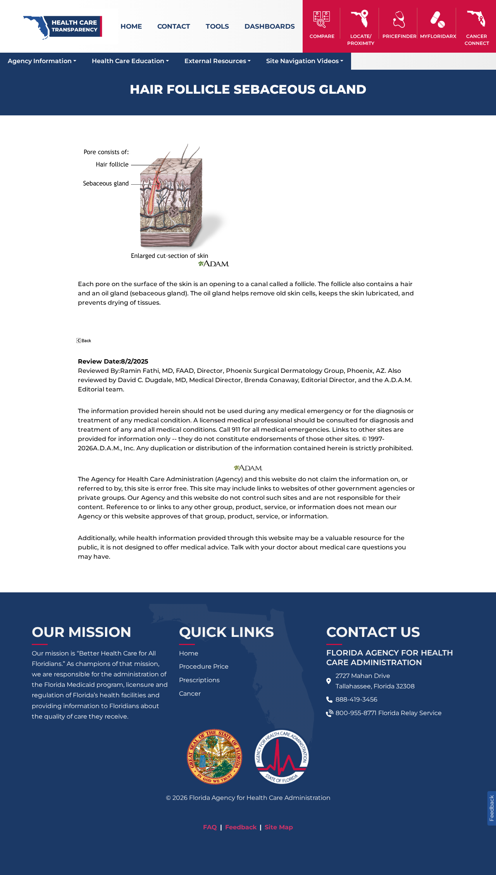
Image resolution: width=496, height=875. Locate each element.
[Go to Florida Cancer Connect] (476, 23)
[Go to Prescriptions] (438, 19)
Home (131, 26)
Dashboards (270, 26)
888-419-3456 (356, 699)
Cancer (190, 693)
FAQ (210, 827)
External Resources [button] (215, 61)
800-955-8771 (356, 713)
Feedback (241, 827)
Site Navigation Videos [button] (302, 61)
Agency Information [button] (40, 61)
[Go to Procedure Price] (399, 19)
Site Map (279, 827)
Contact (173, 26)
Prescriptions (199, 680)
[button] (322, 23)
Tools (217, 26)
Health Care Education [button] (128, 61)
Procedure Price (204, 666)
